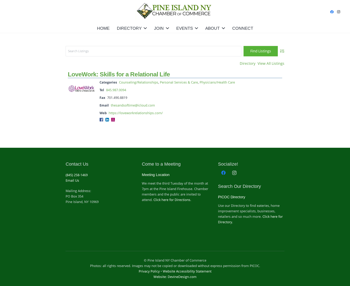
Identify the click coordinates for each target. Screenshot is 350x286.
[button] (145, 28)
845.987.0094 (116, 90)
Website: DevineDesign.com (175, 277)
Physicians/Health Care (217, 82)
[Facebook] (332, 12)
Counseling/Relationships (138, 82)
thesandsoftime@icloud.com (133, 105)
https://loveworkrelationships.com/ (136, 113)
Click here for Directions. (172, 200)
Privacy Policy (149, 271)
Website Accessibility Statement (187, 271)
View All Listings (271, 63)
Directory (247, 63)
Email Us (72, 180)
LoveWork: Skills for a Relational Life (119, 74)
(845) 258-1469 (77, 175)
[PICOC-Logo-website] (175, 12)
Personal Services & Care (179, 82)
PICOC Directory (231, 197)
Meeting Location (156, 175)
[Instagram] (338, 12)
